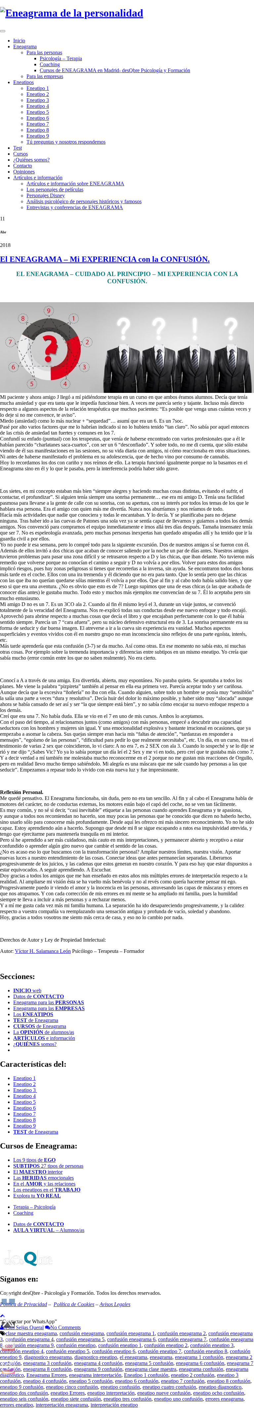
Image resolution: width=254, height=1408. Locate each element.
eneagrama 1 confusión (199, 1357)
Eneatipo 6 (37, 118)
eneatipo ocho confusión (218, 1393)
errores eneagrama (224, 1399)
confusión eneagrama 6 (131, 1339)
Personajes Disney (45, 195)
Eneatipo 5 (37, 112)
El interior (38, 1172)
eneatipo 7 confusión (182, 1381)
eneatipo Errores (68, 1393)
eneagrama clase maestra (150, 1369)
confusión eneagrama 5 (80, 1339)
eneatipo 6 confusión (136, 1381)
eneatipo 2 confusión (192, 1375)
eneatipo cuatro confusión (169, 1387)
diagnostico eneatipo (95, 1357)
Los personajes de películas (54, 189)
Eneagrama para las (48, 1002)
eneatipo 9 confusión (21, 1387)
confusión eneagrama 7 (182, 1339)
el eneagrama (133, 1357)
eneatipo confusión (120, 1387)
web (27, 990)
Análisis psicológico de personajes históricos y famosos (84, 201)
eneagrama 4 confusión (98, 1363)
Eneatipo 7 (37, 124)
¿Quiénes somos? (31, 160)
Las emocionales (43, 1178)
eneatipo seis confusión (24, 1399)
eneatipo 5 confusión (90, 1381)
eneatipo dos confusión (24, 1393)
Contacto (22, 165)
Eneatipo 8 (37, 130)
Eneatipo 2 (37, 94)
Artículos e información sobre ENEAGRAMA (75, 183)
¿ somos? (35, 1044)
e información (44, 1038)
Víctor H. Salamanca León (43, 951)
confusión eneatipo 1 (120, 1345)
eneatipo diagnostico (220, 1387)
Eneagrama (25, 46)
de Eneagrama (35, 1020)
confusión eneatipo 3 (211, 1345)
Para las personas (44, 52)
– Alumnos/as (48, 1230)
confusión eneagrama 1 (130, 1333)
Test (17, 148)
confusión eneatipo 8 (205, 1351)
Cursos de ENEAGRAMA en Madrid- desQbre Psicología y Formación (115, 70)
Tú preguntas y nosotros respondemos (66, 142)
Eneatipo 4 (37, 106)
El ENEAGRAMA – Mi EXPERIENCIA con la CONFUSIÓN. (105, 259)
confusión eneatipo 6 (113, 1351)
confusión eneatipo (76, 1345)
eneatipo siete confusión (76, 1399)
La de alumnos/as (43, 1032)
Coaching (50, 64)
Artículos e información (38, 177)
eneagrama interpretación (95, 1375)
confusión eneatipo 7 (159, 1351)
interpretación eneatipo (114, 1405)
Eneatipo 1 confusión (146, 1375)
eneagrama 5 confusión (149, 1363)
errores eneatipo (16, 1405)
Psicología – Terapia (61, 58)
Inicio (19, 40)
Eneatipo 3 (37, 100)
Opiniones (24, 171)
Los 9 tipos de (34, 1160)
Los (33, 1014)
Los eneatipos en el (46, 1190)
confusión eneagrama (82, 1333)
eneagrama (161, 1357)
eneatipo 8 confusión (228, 1381)
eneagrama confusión (201, 1369)
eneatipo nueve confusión (163, 1393)
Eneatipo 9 (37, 136)
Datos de (38, 996)
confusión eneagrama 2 (181, 1333)
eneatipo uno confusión (178, 1399)
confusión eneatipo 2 (166, 1345)
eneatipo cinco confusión (72, 1387)
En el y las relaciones (44, 1184)
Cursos (20, 154)
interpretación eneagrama (62, 1405)
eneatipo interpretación (111, 1393)
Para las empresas (44, 76)
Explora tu (37, 1195)
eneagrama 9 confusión (98, 1369)
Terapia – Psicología (34, 1207)
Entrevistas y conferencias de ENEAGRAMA (74, 207)
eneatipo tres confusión (127, 1399)
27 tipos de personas (48, 1166)
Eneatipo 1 (37, 88)
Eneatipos (23, 82)
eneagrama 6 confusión (200, 1363)
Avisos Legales (115, 1304)
